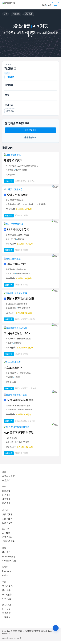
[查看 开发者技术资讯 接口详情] (30, 154)
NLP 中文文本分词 (18, 229)
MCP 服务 (7, 594)
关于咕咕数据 (8, 476)
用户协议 (6, 495)
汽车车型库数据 (13, 367)
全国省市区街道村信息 (20, 400)
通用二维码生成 (16, 264)
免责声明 (6, 499)
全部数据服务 (8, 541)
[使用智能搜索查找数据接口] (56, 628)
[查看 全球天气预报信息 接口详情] (30, 189)
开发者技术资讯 (13, 160)
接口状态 (6, 590)
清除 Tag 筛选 (30, 130)
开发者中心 (7, 586)
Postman (6, 571)
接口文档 (6, 552)
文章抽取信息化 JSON (17, 333)
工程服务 (6, 617)
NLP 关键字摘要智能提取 (19, 432)
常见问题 (6, 613)
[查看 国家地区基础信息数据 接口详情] (30, 293)
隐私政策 (6, 491)
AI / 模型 (6, 533)
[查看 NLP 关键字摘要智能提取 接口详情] (30, 427)
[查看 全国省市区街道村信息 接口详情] (30, 394)
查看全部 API (30, 137)
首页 (5, 14)
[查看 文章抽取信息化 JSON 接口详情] (30, 327)
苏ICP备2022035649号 (11, 638)
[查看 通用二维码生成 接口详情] (30, 258)
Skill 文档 (6, 598)
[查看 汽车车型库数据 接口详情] (30, 362)
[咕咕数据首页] (13, 4)
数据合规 (6, 503)
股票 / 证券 (7, 522)
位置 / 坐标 (7, 537)
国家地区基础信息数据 (20, 298)
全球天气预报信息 (17, 195)
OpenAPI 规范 (9, 556)
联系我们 (6, 480)
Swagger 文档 (9, 560)
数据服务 (16, 14)
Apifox (5, 575)
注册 (49, 5)
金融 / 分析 (7, 518)
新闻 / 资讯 (7, 514)
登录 (44, 5)
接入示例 (6, 609)
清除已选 (10, 111)
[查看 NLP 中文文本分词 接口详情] (30, 223)
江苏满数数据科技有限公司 (33, 631)
